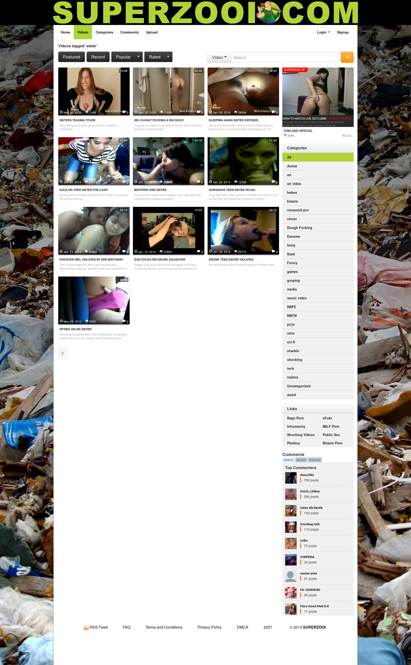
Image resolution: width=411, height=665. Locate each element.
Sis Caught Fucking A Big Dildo (159, 120)
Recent (98, 57)
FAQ (126, 627)
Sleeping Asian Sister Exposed (233, 120)
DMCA (242, 627)
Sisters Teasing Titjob (77, 120)
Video (218, 57)
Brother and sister (150, 190)
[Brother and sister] (168, 160)
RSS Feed (98, 627)
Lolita (304, 541)
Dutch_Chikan (310, 491)
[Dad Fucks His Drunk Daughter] (168, 230)
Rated (155, 57)
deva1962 (307, 475)
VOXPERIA (307, 557)
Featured (71, 57)
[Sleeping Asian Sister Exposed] (243, 90)
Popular (123, 57)
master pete (308, 573)
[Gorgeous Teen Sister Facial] (243, 160)
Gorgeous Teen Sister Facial (232, 190)
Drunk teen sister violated (231, 259)
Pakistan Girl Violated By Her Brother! (91, 259)
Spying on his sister (75, 329)
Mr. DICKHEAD (310, 590)
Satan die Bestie (311, 508)
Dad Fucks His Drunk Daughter (159, 259)
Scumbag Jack (310, 524)
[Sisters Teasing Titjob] (94, 90)
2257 (268, 627)
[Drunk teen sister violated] (243, 230)
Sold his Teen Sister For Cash (83, 190)
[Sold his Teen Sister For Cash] (94, 160)
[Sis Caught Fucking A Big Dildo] (168, 90)
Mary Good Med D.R (314, 606)
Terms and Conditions (164, 627)
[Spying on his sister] (94, 299)
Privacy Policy (210, 627)
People (289, 460)
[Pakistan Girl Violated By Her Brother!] (94, 230)
